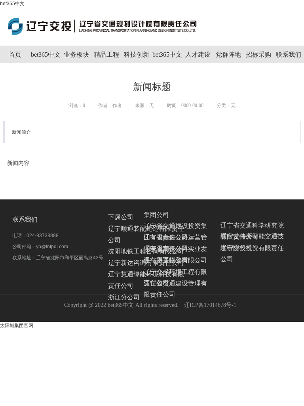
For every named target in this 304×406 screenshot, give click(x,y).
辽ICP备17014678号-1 (210, 305)
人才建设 (198, 54)
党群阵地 (228, 54)
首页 (15, 54)
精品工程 (106, 54)
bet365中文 (12, 3)
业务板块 (76, 54)
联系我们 (288, 54)
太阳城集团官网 (16, 325)
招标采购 (258, 54)
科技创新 (136, 54)
